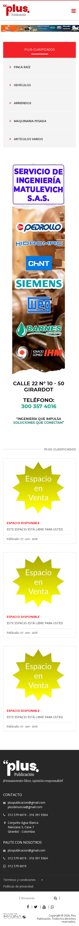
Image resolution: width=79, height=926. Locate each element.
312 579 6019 (17, 815)
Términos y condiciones (19, 880)
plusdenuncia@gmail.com (25, 807)
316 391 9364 (38, 815)
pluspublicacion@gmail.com (26, 802)
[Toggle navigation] (73, 10)
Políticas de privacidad (18, 886)
